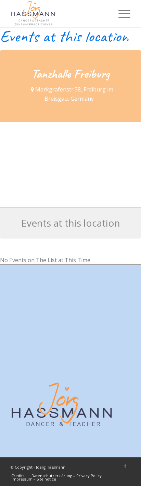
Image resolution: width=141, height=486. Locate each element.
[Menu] (121, 13)
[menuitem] (121, 13)
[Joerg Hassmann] (58, 13)
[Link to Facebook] (125, 466)
